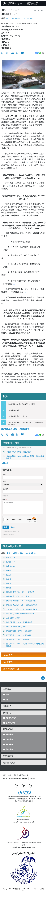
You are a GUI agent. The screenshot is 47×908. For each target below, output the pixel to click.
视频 (14, 775)
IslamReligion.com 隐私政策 (18, 778)
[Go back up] (43, 678)
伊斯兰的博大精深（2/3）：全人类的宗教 (21, 601)
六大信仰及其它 (29, 18)
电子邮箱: (6, 489)
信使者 (8, 579)
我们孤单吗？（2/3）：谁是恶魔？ (15, 429)
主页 (4, 775)
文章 (7, 18)
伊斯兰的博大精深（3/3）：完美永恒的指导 (21, 605)
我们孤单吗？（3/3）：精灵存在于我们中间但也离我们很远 (25, 457)
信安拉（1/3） (11, 557)
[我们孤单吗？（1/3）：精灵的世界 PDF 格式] (17, 53)
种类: (3, 18)
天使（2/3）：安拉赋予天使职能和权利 (20, 614)
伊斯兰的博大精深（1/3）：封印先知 (19, 596)
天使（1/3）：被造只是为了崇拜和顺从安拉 (21, 609)
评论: (5, 499)
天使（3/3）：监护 (13, 618)
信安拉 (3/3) (10, 566)
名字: (5, 474)
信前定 (8, 588)
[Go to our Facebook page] (16, 785)
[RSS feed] (30, 785)
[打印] (12, 53)
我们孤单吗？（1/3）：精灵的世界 (19, 448)
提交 (5, 527)
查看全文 (5, 463)
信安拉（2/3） (11, 562)
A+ (42, 10)
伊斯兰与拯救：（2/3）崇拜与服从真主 (20, 622)
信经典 (8, 575)
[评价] (2, 53)
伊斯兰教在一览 (23, 775)
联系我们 (32, 778)
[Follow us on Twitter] (24, 785)
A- (35, 10)
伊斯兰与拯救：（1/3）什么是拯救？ (19, 631)
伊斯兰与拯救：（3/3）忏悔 (16, 627)
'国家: (4, 482)
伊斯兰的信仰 (16, 18)
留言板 (5, 778)
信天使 (8, 570)
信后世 (8, 583)
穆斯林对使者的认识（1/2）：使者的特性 (21, 592)
